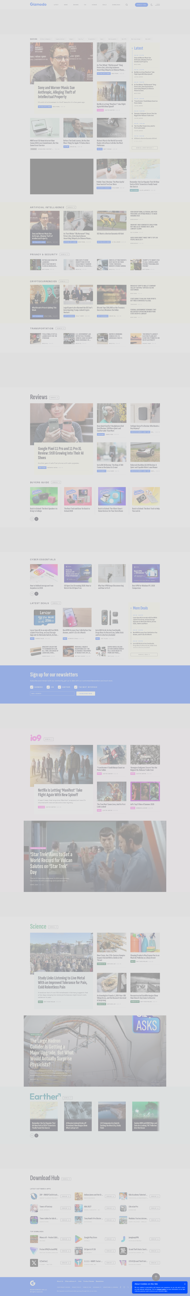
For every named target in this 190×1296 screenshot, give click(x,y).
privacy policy (161, 1289)
